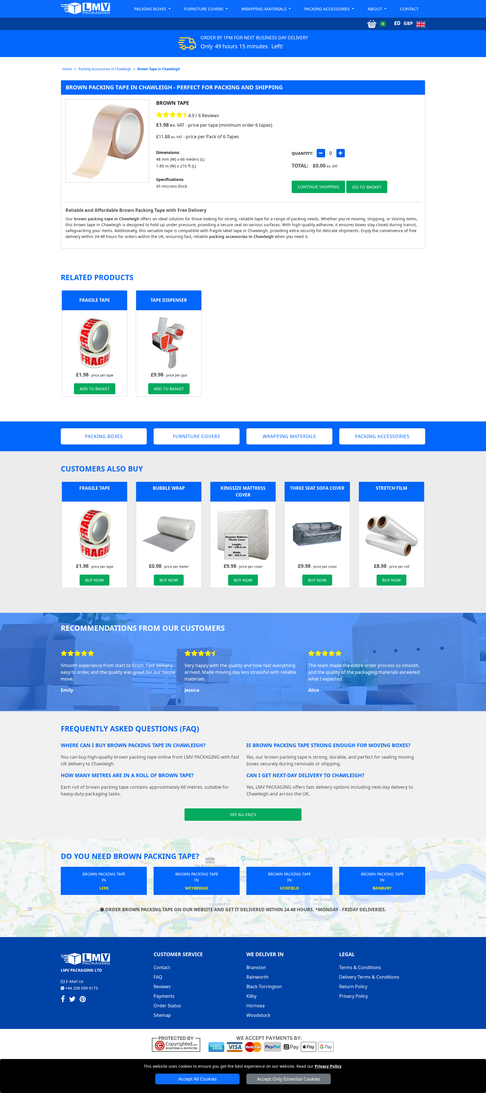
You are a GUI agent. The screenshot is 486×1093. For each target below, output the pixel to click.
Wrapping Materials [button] (264, 9)
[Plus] (340, 153)
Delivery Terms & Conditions (369, 977)
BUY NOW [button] (94, 580)
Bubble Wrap (169, 488)
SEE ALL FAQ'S (243, 814)
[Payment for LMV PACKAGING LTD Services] (271, 1043)
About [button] (375, 9)
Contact (409, 9)
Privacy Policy (328, 1066)
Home (67, 69)
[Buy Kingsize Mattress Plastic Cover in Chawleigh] (243, 533)
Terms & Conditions (360, 967)
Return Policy (353, 986)
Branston (256, 967)
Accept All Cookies (197, 1079)
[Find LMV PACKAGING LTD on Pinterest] (83, 1000)
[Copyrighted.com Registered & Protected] (178, 1043)
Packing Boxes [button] (150, 9)
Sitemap (162, 1015)
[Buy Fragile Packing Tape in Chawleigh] (94, 342)
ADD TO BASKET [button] (95, 388)
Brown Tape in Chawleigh (159, 69)
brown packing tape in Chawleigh (106, 218)
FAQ (158, 977)
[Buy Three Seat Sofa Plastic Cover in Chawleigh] (317, 533)
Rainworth (257, 977)
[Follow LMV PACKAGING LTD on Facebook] (63, 1000)
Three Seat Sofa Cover (317, 488)
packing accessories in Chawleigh (241, 236)
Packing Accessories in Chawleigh (104, 69)
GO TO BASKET (366, 187)
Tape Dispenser (168, 300)
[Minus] (321, 153)
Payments (164, 996)
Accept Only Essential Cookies (288, 1079)
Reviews (162, 986)
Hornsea (255, 1006)
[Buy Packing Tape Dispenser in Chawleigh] (169, 342)
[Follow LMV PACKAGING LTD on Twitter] (72, 1000)
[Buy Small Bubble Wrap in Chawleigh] (169, 533)
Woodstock (258, 1015)
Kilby (251, 996)
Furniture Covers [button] (204, 9)
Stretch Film (391, 488)
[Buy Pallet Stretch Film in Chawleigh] (391, 533)
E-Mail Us (74, 981)
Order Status (167, 1006)
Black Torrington (264, 986)
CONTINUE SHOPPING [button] (318, 186)
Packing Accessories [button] (327, 9)
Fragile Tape (94, 300)
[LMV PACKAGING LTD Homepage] (85, 8)
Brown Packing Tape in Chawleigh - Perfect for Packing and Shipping (174, 87)
